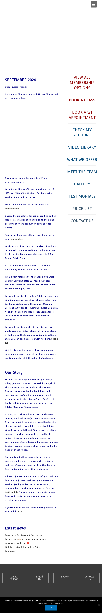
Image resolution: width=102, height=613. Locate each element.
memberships (12, 208)
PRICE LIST (82, 208)
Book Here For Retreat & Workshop (23, 535)
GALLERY (82, 184)
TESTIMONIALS (82, 196)
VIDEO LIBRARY (82, 147)
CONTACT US (82, 221)
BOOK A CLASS (82, 100)
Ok (51, 608)
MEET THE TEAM (82, 172)
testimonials (11, 492)
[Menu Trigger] (94, 4)
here (19, 511)
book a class (17, 239)
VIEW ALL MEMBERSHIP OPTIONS (82, 82)
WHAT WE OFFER (82, 159)
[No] (99, 605)
